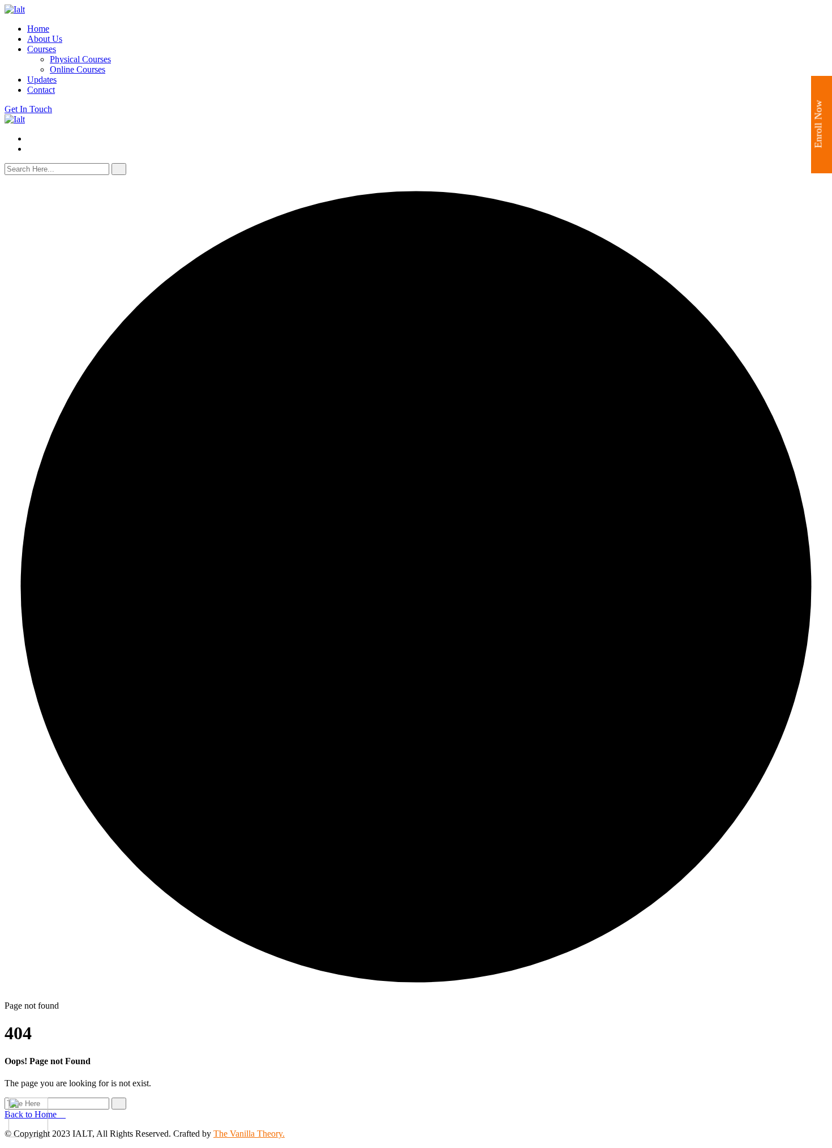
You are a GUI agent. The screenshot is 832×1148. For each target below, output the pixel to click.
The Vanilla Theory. (249, 1133)
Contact (41, 90)
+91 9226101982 (67, 148)
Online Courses (77, 69)
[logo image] (15, 119)
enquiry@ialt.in (55, 138)
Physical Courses (80, 59)
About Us (44, 39)
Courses (41, 49)
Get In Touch (28, 109)
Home (38, 28)
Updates (42, 79)
